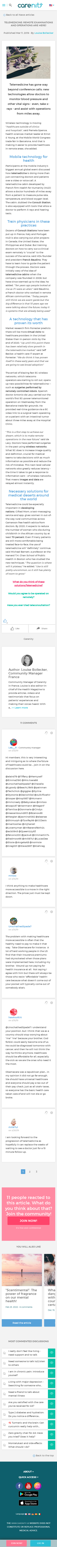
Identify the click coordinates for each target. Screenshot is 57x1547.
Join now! (28, 1221)
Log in (40, 1543)
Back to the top (44, 1455)
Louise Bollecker (43, 32)
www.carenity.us (20, 1523)
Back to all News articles (20, 14)
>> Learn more (20, 707)
